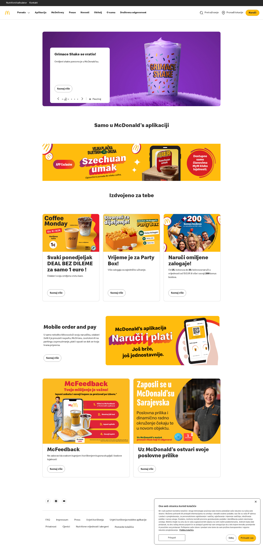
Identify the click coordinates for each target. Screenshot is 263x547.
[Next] (82, 98)
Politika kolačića (186, 530)
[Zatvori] (255, 501)
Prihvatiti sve (247, 538)
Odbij (231, 538)
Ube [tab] (77, 99)
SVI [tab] (62, 99)
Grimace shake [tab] (65, 99)
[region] (207, 521)
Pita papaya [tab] (74, 99)
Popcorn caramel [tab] (71, 99)
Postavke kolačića (124, 527)
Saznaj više (63, 89)
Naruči (252, 13)
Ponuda (21, 13)
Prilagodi (172, 538)
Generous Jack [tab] (68, 99)
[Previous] (58, 98)
